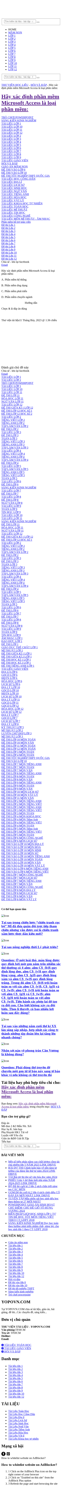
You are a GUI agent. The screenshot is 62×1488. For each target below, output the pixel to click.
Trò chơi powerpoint (19, 1294)
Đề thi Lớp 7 (8, 243)
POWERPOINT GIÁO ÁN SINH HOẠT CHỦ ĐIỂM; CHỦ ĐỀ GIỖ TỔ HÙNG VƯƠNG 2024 (31, 1207)
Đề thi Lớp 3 (8, 231)
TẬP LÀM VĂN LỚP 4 (14, 459)
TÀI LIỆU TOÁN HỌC (14, 206)
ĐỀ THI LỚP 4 (9, 463)
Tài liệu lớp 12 (16, 1276)
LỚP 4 (12, 44)
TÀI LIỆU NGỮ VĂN (14, 191)
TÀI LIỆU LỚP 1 (11, 376)
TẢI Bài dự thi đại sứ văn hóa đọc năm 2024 (32, 1177)
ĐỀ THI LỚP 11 (10, 395)
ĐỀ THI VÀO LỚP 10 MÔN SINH (21, 850)
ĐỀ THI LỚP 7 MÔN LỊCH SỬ (19, 877)
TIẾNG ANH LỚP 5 (12, 472)
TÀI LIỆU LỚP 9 (11, 157)
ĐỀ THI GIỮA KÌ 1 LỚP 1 (16, 653)
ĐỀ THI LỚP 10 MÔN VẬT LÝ (19, 794)
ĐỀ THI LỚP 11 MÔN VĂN (17, 798)
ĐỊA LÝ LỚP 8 (10, 724)
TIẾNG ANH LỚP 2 (12, 423)
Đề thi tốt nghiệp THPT (21, 1288)
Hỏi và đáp (14, 1279)
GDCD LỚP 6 (9, 675)
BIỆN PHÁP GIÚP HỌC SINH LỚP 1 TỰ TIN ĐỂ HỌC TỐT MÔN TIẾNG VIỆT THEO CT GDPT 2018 (32, 1216)
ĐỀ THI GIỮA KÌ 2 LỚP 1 (16, 656)
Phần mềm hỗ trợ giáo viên (16, 221)
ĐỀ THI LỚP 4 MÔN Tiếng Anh (19, 819)
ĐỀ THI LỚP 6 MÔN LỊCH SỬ (19, 841)
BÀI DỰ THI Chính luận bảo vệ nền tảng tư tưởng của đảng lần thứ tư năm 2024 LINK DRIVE (32, 1170)
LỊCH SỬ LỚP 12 (11, 711)
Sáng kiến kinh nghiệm (20, 1291)
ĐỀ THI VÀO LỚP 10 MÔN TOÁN (22, 859)
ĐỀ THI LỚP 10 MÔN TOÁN (18, 739)
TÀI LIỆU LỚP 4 (11, 142)
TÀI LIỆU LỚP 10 (11, 389)
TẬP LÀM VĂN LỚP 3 (14, 447)
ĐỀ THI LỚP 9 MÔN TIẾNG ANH (21, 782)
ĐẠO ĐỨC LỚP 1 (11, 641)
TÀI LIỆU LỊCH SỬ (13, 185)
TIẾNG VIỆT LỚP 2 (13, 419)
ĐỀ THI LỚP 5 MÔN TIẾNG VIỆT (21, 831)
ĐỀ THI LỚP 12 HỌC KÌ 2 (16, 413)
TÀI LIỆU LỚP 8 (11, 154)
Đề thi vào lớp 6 (17, 1282)
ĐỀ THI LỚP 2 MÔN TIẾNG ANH (21, 801)
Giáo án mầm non (18, 1242)
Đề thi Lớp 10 (9, 252)
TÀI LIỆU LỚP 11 (11, 129)
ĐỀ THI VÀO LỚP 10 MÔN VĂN (21, 862)
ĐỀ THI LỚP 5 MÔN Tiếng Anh (19, 828)
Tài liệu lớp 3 (15, 1251)
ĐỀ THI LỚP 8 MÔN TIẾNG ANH (21, 773)
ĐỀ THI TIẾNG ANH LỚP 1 (17, 665)
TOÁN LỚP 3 (9, 438)
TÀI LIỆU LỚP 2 (11, 135)
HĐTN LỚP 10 (10, 693)
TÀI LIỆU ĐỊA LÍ (11, 181)
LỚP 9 (12, 60)
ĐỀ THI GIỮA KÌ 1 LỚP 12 (17, 407)
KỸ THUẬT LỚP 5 (12, 727)
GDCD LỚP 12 (10, 705)
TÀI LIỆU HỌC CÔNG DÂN (18, 178)
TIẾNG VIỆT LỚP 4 (13, 453)
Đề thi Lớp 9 (8, 249)
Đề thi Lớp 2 (8, 228)
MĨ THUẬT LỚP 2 (12, 730)
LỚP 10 (12, 63)
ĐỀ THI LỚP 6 (9, 484)
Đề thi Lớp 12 (9, 258)
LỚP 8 (12, 57)
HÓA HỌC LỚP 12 (12, 708)
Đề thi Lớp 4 (8, 234)
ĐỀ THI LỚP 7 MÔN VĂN (17, 770)
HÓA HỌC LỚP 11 (12, 398)
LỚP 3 (12, 41)
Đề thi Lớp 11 (9, 255)
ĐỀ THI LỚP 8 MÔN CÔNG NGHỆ (22, 887)
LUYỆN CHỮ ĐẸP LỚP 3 (16, 733)
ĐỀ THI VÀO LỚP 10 (14, 172)
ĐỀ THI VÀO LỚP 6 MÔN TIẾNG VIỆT (25, 871)
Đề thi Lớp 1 (8, 224)
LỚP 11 (12, 66)
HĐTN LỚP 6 (9, 678)
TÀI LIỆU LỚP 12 (11, 132)
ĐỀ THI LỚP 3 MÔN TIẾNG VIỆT (21, 810)
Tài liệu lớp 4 (15, 1254)
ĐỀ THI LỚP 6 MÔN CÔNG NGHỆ (22, 837)
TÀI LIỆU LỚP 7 (11, 151)
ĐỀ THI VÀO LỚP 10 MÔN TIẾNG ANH (25, 856)
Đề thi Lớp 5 (8, 237)
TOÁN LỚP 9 (9, 509)
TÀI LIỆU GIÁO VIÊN (14, 160)
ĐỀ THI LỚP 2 (9, 429)
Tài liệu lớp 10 (16, 1273)
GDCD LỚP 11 (10, 702)
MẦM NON (15, 32)
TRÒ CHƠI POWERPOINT (17, 383)
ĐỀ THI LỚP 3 (9, 435)
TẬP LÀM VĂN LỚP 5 (14, 469)
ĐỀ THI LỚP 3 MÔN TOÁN (17, 751)
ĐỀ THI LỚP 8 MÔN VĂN (17, 779)
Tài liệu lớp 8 (15, 1267)
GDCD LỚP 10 (10, 690)
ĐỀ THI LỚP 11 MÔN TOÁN (18, 745)
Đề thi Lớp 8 (8, 246)
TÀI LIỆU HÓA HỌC (14, 197)
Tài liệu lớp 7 (15, 1263)
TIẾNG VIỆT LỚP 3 (13, 441)
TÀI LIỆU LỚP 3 (11, 138)
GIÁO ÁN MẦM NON (14, 166)
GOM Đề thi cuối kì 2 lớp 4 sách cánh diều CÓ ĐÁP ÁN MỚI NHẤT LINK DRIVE (34, 1194)
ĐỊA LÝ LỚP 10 (10, 687)
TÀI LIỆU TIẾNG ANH (15, 194)
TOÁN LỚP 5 (9, 478)
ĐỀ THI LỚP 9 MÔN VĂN (17, 788)
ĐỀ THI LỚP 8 (9, 499)
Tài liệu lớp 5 (15, 1257)
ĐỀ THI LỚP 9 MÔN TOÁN (17, 785)
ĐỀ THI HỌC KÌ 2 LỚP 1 (16, 662)
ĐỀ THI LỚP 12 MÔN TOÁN (18, 748)
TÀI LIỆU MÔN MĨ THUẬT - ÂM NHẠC (25, 218)
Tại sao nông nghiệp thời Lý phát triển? (29, 947)
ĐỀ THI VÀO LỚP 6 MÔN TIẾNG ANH (24, 868)
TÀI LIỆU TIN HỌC (13, 212)
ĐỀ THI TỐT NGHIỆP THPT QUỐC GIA (25, 175)
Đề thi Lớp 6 (8, 240)
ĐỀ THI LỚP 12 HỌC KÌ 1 (16, 410)
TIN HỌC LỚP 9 (11, 512)
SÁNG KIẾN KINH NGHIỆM (18, 487)
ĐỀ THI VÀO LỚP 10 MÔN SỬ (19, 853)
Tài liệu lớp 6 (15, 1260)
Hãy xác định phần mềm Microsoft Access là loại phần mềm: (27, 1092)
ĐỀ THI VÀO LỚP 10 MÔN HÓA (21, 847)
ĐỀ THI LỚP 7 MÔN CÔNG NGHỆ (22, 874)
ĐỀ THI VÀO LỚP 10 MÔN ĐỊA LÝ (22, 844)
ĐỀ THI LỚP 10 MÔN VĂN (17, 742)
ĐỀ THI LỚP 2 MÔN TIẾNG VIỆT (21, 804)
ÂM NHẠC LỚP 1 (12, 638)
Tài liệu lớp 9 (15, 1270)
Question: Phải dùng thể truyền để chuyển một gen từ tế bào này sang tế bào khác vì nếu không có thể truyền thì (30, 1071)
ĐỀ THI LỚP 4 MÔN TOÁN (17, 754)
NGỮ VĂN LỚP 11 (12, 401)
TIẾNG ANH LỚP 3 (12, 444)
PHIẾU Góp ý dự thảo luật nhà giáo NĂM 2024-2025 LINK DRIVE (31, 1182)
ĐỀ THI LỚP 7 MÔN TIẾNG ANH (21, 764)
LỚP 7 (12, 54)
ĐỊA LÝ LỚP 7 (10, 715)
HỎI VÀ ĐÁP (9, 163)
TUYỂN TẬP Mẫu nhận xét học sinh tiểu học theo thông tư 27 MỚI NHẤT (33, 1200)
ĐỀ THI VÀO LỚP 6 (13, 169)
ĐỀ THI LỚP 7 (9, 493)
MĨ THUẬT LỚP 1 (12, 650)
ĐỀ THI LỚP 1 (9, 644)
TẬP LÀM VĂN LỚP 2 (14, 426)
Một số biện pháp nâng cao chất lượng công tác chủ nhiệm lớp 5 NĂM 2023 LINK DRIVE (34, 1163)
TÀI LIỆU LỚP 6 (11, 148)
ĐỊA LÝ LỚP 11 (10, 699)
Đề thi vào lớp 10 (17, 1285)
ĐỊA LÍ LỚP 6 (9, 671)
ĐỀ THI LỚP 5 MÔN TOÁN (17, 834)
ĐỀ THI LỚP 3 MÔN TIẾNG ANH (21, 807)
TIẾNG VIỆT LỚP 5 (13, 475)
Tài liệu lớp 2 (15, 1248)
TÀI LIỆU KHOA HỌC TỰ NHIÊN (22, 203)
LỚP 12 (12, 69)
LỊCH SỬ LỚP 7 (10, 721)
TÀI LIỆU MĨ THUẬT (14, 209)
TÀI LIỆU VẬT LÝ (12, 200)
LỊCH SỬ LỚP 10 (11, 696)
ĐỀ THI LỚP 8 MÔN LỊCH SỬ (19, 893)
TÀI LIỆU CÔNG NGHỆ (15, 215)
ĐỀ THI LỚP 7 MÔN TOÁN (17, 767)
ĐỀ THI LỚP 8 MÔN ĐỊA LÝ (18, 890)
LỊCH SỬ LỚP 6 (10, 684)
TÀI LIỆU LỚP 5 (11, 145)
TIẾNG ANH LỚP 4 (12, 456)
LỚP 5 (12, 47)
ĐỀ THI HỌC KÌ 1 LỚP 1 (16, 659)
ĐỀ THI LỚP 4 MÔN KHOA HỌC (21, 816)
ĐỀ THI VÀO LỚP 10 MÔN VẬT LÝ (23, 865)
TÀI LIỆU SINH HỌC (14, 188)
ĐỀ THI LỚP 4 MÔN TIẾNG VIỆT (21, 822)
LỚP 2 (12, 38)
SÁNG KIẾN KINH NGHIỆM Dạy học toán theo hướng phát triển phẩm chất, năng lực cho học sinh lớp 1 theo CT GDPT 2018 (33, 1226)
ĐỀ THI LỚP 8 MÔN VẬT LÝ (19, 899)
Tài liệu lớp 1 (15, 1245)
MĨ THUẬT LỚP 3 (12, 736)
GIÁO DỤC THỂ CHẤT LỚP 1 (19, 647)
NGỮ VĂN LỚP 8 (11, 502)
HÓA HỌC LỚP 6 (11, 681)
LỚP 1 (12, 35)
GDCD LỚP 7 (9, 718)
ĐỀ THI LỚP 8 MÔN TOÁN (17, 776)
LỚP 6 (12, 51)
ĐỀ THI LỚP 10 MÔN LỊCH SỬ (20, 791)
